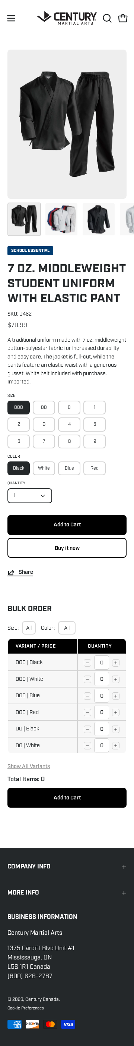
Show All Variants (28, 766)
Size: (13, 627)
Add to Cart (67, 797)
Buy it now (67, 548)
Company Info (29, 867)
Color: (48, 627)
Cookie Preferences (25, 1008)
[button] (106, 18)
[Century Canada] (67, 18)
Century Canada (42, 999)
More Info (23, 893)
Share (26, 572)
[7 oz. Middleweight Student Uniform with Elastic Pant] (24, 219)
